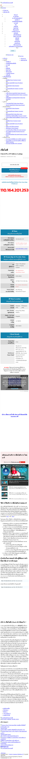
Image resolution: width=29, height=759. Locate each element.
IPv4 (8, 516)
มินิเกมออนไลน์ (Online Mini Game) (14, 114)
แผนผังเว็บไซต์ (6, 715)
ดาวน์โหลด (16, 16)
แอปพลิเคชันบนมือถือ (17, 21)
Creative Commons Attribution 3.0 (16, 754)
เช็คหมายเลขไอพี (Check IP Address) (14, 82)
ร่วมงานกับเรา (7, 713)
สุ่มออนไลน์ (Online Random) (12, 85)
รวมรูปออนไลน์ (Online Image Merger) (14, 103)
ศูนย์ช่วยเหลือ (6, 708)
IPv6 (13, 516)
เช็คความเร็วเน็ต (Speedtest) (12, 126)
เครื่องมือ (16, 33)
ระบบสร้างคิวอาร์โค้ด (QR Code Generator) (16, 129)
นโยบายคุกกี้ (4, 751)
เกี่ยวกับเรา (5, 710)
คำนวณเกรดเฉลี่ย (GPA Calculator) (14, 143)
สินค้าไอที (15, 28)
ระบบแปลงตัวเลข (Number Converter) (14, 88)
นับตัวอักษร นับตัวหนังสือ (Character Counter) (16, 115)
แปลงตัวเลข (17, 43)
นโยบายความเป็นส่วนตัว (18, 750)
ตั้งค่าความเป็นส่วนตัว (6, 750)
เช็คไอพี (17, 38)
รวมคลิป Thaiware (16, 31)
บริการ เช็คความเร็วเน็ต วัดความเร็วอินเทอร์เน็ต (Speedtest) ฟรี (14, 415)
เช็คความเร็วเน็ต (17, 36)
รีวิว (16, 24)
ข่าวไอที (16, 23)
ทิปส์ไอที (16, 26)
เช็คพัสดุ (17, 39)
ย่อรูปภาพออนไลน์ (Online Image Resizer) (15, 105)
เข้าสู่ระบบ (5, 10)
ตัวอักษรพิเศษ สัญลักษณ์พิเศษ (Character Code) (17, 117)
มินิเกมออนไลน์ (17, 44)
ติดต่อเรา (5, 711)
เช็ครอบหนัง (16, 29)
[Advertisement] (14, 210)
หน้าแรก (16, 14)
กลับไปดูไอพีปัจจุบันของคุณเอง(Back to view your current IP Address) (15, 176)
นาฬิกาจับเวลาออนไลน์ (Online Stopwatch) (15, 93)
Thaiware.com (15, 462)
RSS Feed (3, 753)
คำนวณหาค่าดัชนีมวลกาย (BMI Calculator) (16, 139)
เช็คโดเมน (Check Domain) (12, 128)
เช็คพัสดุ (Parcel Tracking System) (13, 80)
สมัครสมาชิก (6, 12)
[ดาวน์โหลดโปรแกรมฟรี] (7, 2)
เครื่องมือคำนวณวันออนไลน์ (15, 46)
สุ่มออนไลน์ (17, 41)
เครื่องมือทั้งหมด (17, 34)
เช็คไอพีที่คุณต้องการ (18, 170)
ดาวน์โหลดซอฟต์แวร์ (17, 18)
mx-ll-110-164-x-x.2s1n (21, 248)
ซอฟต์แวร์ (17, 19)
